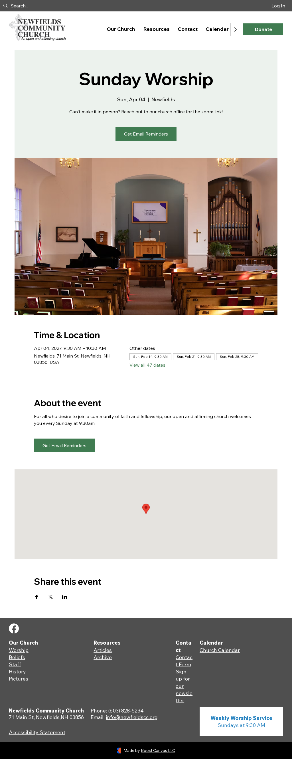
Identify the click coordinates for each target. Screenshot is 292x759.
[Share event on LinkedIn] (64, 597)
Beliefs (17, 657)
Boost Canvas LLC (158, 750)
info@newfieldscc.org (132, 717)
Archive (103, 657)
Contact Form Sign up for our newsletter (184, 679)
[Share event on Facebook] (36, 597)
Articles (103, 650)
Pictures (18, 678)
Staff (15, 664)
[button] (121, 29)
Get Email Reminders (146, 134)
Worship (19, 650)
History (17, 671)
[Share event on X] (50, 597)
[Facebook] (14, 628)
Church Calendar (220, 650)
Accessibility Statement (37, 732)
